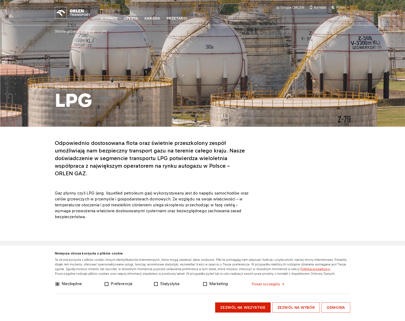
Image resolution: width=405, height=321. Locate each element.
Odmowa (336, 307)
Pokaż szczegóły (266, 284)
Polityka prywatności (315, 269)
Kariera (152, 18)
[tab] (109, 19)
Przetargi (177, 18)
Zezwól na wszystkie (242, 307)
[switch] (107, 283)
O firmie (109, 18)
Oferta (131, 18)
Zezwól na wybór (296, 307)
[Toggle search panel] (345, 17)
